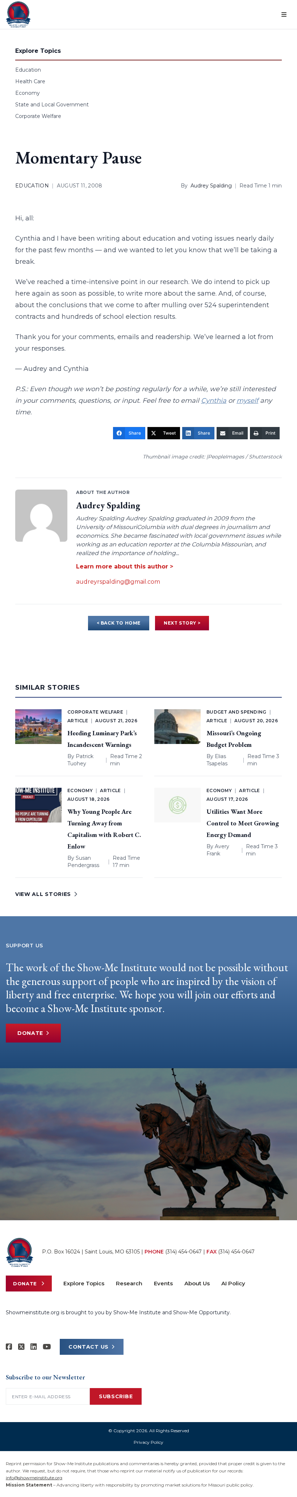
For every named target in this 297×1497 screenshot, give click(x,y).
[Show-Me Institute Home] (18, 14)
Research (129, 1283)
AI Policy (233, 1283)
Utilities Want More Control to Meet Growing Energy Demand (242, 823)
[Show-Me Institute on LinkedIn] (33, 1347)
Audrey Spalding (211, 185)
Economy (27, 93)
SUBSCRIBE (116, 1396)
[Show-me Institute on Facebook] (9, 1347)
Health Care (30, 81)
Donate (30, 1033)
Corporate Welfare (38, 116)
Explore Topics (83, 1283)
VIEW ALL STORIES (43, 894)
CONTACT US (88, 1347)
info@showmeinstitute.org (34, 1477)
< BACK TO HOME (119, 623)
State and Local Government (52, 104)
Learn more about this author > (124, 566)
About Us (197, 1283)
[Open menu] (284, 14)
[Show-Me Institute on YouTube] (47, 1347)
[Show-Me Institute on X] (21, 1347)
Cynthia (213, 401)
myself (247, 401)
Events (163, 1283)
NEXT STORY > (182, 623)
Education (28, 70)
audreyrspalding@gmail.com (118, 581)
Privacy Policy (148, 1442)
